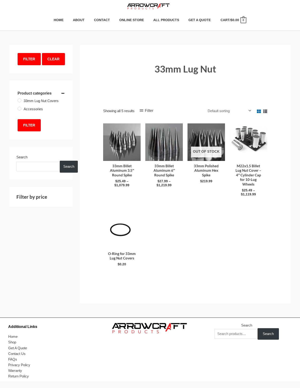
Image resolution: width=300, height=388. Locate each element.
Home (13, 337)
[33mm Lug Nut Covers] (19, 100)
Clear (53, 59)
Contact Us (17, 354)
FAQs (12, 359)
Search (21, 157)
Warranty (15, 371)
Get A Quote (17, 348)
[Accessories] (19, 108)
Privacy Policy (19, 365)
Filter (29, 59)
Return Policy (18, 376)
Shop (12, 342)
